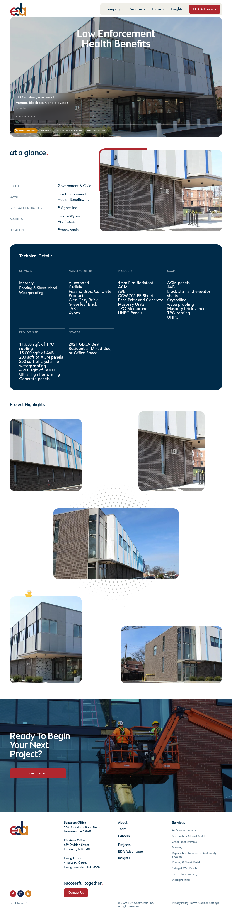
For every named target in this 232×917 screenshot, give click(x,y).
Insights (177, 9)
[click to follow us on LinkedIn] (28, 893)
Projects (158, 9)
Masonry (26, 283)
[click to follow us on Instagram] (20, 893)
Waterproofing (31, 292)
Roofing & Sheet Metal (38, 288)
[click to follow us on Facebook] (13, 893)
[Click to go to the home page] (18, 9)
